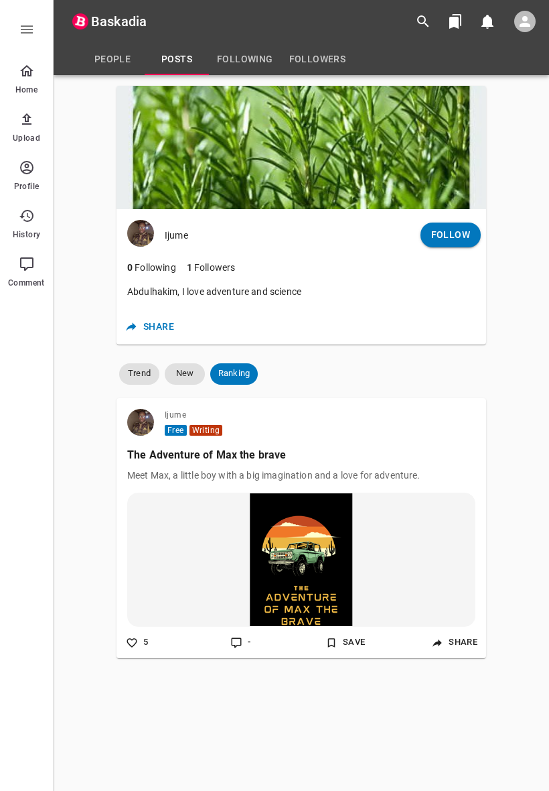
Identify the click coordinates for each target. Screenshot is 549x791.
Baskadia (119, 21)
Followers (211, 267)
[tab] (112, 59)
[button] (139, 374)
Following (151, 267)
